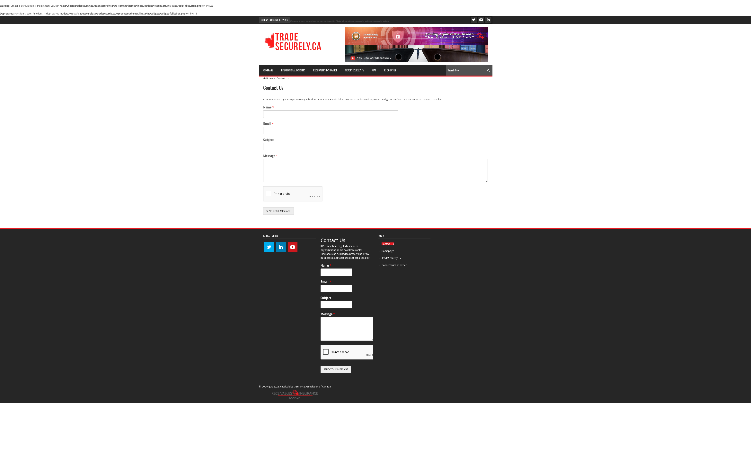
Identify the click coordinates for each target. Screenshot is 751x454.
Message (270, 156)
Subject (268, 140)
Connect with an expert (394, 265)
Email (268, 123)
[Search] (488, 70)
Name (268, 107)
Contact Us (388, 243)
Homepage (388, 251)
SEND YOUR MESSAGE (278, 211)
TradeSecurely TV (391, 258)
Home (269, 78)
